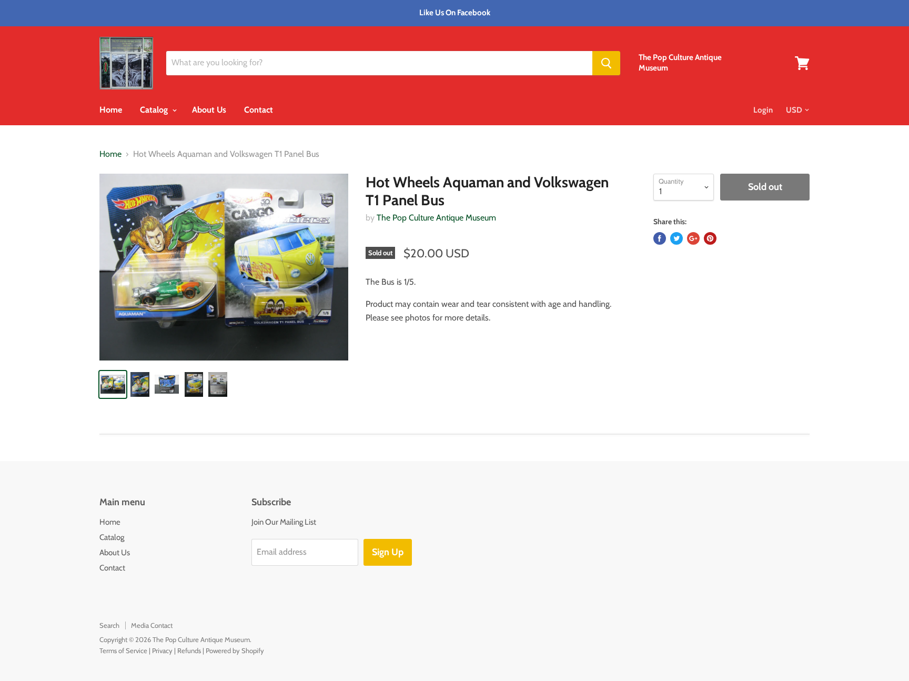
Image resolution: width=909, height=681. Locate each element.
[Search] (606, 63)
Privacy (162, 650)
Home (110, 110)
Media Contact (152, 625)
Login (763, 110)
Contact (258, 110)
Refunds (189, 650)
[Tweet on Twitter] (676, 238)
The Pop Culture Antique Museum (436, 218)
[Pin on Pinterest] (710, 238)
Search (109, 625)
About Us (209, 110)
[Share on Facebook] (659, 238)
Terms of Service (123, 650)
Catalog (155, 110)
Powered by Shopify (235, 650)
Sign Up (387, 552)
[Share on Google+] (693, 238)
